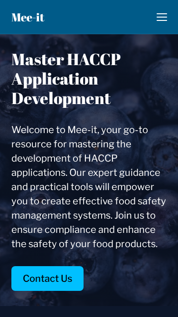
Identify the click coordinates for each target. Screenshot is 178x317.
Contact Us (47, 278)
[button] (162, 17)
